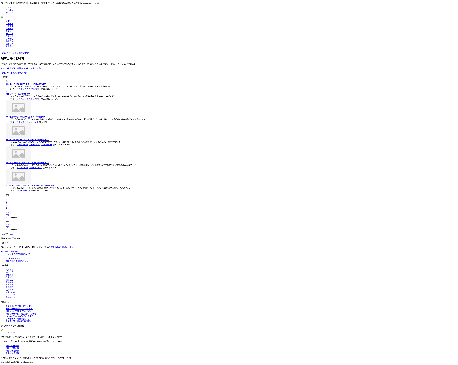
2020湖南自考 (46, 145)
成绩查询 (9, 290)
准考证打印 (10, 292)
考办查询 (9, 287)
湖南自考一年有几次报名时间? (14, 73)
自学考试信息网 (12, 353)
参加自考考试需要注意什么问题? (19, 309)
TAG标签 (9, 7)
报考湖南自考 (22, 89)
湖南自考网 (5, 53)
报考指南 (9, 29)
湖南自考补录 (22, 122)
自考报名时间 (22, 145)
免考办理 (9, 270)
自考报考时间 (34, 89)
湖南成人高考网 (12, 348)
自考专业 (9, 31)
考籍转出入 (10, 297)
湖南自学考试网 (12, 346)
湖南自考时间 (34, 99)
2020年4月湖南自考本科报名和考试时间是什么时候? (27, 140)
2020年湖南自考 (23, 191)
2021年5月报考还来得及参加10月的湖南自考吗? (21, 68)
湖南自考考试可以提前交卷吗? (18, 311)
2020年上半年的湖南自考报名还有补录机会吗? (25, 117)
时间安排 (9, 26)
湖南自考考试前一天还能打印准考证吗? (22, 314)
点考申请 (9, 277)
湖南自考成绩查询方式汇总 (62, 247)
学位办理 (9, 275)
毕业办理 (9, 272)
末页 (8, 215)
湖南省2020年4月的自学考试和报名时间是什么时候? (27, 163)
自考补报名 (33, 122)
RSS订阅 (9, 10)
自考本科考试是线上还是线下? (18, 306)
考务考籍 (9, 36)
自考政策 (9, 24)
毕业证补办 (10, 295)
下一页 (8, 213)
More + (11, 234)
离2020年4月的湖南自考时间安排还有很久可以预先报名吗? (30, 186)
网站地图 (9, 12)
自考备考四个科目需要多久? (17, 319)
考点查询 (9, 285)
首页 (8, 21)
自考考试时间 (34, 145)
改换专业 (9, 280)
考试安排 (9, 34)
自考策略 (9, 39)
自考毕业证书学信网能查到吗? (18, 321)
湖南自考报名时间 (20, 53)
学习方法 (9, 41)
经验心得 (9, 44)
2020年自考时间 (35, 168)
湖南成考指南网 (12, 351)
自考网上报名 (22, 99)
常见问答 (9, 46)
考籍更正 (9, 282)
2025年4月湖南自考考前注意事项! (20, 316)
